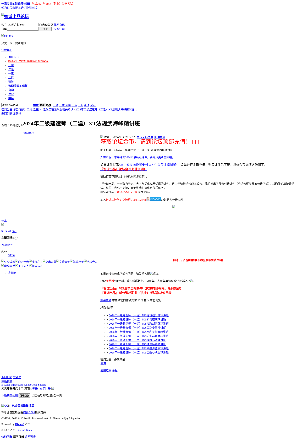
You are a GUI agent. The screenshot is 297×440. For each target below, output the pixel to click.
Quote (27, 384)
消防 (11, 81)
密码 (4, 29)
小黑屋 (13, 405)
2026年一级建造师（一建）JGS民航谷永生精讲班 (139, 352)
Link (20, 384)
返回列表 (6, 113)
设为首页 (6, 7)
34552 (11, 255)
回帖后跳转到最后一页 (48, 395)
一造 (11, 73)
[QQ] (4, 405)
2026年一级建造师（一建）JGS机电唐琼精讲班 (137, 319)
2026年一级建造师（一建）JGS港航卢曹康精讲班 (139, 348)
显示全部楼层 (145, 137)
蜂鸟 (4, 220)
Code (34, 384)
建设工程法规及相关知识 (58, 109)
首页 (13, 57)
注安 (11, 94)
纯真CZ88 (29, 412)
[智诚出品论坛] (15, 16)
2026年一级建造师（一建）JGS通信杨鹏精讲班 (137, 344)
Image (14, 384)
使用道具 (105, 370)
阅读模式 (159, 137)
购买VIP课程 (28, 61)
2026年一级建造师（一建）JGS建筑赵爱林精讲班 (139, 315)
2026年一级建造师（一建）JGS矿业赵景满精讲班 (139, 336)
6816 (4, 230)
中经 (11, 98)
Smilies (42, 384)
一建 (11, 65)
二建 (11, 69)
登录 (35, 388)
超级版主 (6, 245)
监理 (18, 85)
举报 (115, 370)
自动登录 (47, 24)
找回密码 (59, 24)
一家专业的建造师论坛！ (16, 3)
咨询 (11, 90)
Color (7, 384)
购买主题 (105, 300)
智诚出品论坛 (9, 109)
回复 (103, 363)
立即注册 (59, 29)
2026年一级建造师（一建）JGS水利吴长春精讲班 (139, 331)
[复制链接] (29, 133)
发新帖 (17, 113)
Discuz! (19, 424)
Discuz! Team (24, 430)
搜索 (36, 105)
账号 (4, 24)
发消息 (12, 272)
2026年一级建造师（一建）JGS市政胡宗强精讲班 (139, 323)
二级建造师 (34, 109)
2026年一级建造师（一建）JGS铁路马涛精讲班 (137, 340)
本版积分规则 (9, 395)
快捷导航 (6, 50)
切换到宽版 (30, 7)
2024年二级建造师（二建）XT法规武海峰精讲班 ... (106, 109)
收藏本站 (17, 7)
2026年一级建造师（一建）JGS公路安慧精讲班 (137, 327)
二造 (11, 77)
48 (9, 230)
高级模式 (6, 381)
